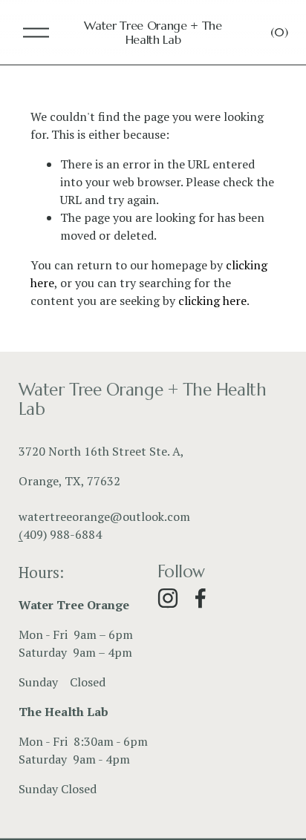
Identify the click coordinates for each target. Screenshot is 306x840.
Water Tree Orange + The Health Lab (153, 32)
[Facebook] (200, 598)
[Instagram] (167, 598)
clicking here (212, 300)
